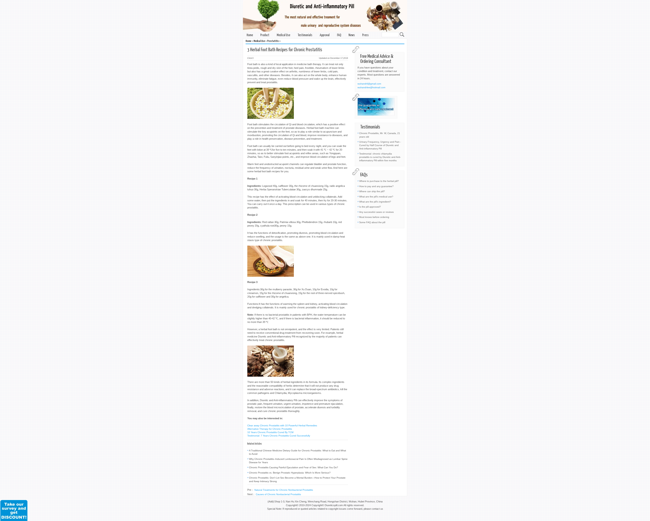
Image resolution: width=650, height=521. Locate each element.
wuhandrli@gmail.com (369, 83)
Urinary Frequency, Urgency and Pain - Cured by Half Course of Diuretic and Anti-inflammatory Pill (380, 145)
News (352, 35)
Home (250, 35)
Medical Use (283, 35)
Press (365, 35)
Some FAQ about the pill (372, 222)
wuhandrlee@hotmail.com (371, 87)
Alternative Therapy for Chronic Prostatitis (269, 429)
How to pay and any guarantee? (376, 186)
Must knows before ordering (374, 217)
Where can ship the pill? (372, 191)
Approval (325, 35)
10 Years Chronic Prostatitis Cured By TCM (270, 432)
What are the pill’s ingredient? (375, 201)
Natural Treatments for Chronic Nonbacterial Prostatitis (283, 490)
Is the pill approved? (370, 206)
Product (264, 35)
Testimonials (305, 35)
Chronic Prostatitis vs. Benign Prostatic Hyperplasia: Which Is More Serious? (290, 472)
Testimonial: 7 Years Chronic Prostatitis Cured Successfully (278, 435)
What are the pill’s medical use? (376, 196)
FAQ (339, 35)
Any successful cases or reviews (376, 212)
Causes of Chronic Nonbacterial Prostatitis (278, 494)
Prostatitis (273, 41)
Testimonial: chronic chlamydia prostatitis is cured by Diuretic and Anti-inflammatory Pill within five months (380, 157)
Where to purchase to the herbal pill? (379, 181)
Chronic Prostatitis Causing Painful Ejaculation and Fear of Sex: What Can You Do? (293, 467)
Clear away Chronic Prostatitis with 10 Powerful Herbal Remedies (282, 425)
